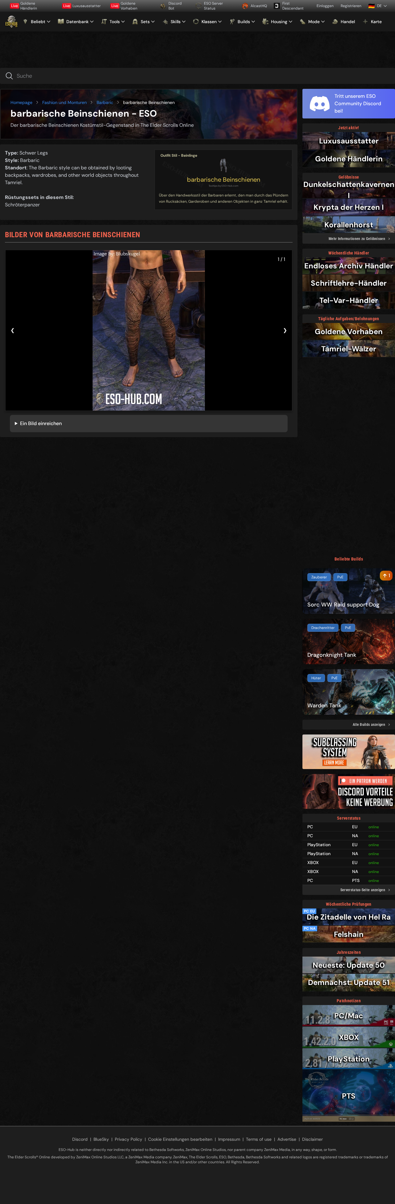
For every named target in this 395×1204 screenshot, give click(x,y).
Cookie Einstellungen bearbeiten (180, 1139)
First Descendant (293, 6)
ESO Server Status (213, 6)
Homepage (21, 102)
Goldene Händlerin (24, 6)
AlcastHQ (259, 5)
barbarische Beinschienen (223, 180)
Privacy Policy (128, 1139)
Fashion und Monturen (64, 102)
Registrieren (351, 5)
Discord (80, 1139)
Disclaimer (312, 1139)
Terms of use (259, 1139)
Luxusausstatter (82, 5)
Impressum (229, 1139)
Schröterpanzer (22, 204)
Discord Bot (175, 6)
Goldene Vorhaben (124, 6)
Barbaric (105, 102)
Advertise (286, 1139)
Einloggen (325, 5)
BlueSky (101, 1139)
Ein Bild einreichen (41, 423)
